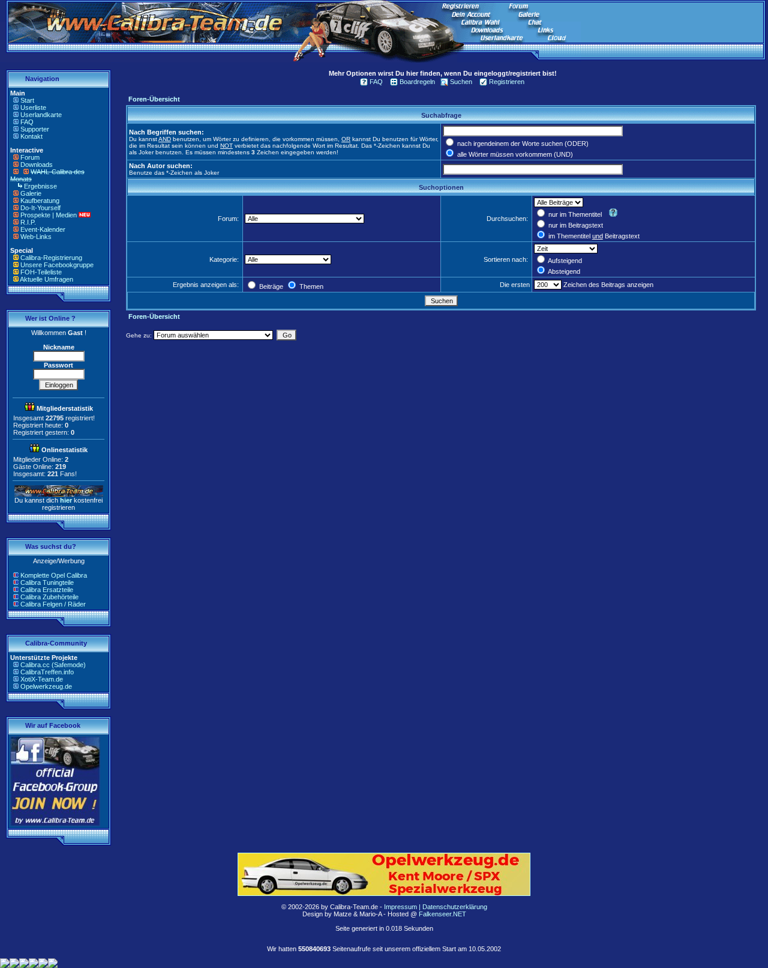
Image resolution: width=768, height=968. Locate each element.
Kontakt (31, 136)
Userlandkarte (41, 114)
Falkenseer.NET (442, 914)
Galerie (30, 193)
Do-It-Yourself (40, 207)
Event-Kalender (42, 229)
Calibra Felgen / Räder (53, 604)
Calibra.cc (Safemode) (53, 664)
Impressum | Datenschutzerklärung (435, 906)
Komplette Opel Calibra (53, 575)
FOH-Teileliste (41, 272)
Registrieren (506, 81)
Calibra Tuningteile (47, 582)
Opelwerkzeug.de (46, 686)
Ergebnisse (40, 186)
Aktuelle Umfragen (46, 279)
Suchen (461, 81)
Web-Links (36, 236)
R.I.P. (28, 222)
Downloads (36, 164)
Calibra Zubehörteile (49, 596)
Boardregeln (417, 81)
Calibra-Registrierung (51, 257)
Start (27, 100)
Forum (30, 157)
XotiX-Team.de (41, 679)
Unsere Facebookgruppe (57, 264)
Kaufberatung (39, 200)
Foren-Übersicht (154, 99)
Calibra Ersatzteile (46, 589)
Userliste (33, 107)
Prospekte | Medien (48, 215)
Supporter (34, 129)
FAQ (27, 122)
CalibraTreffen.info (47, 672)
